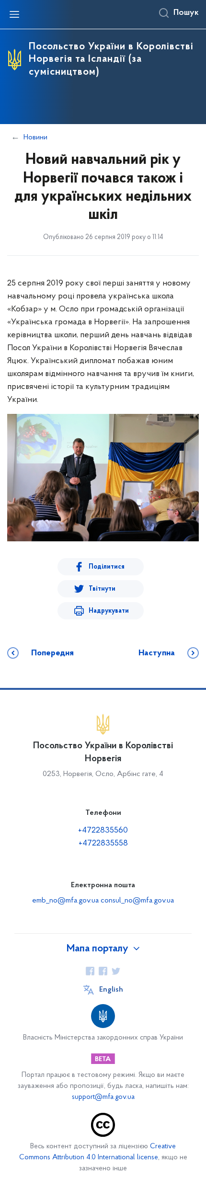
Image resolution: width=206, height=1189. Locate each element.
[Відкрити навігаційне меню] (14, 14)
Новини (35, 137)
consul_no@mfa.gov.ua (137, 900)
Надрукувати (109, 611)
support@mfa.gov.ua (103, 1097)
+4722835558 (103, 843)
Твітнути (102, 589)
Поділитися (107, 567)
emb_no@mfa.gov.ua (65, 900)
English (111, 990)
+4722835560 (103, 830)
